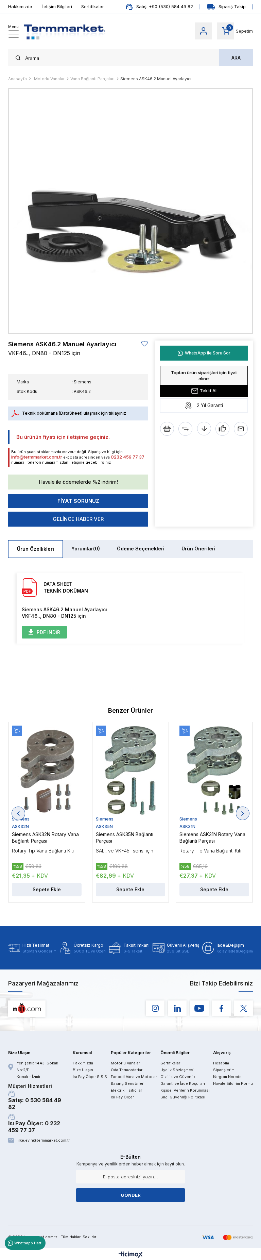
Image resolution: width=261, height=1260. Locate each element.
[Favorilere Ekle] (144, 344)
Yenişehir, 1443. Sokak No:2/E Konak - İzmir (37, 1070)
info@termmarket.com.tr (36, 457)
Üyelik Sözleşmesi (177, 1069)
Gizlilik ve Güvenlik (177, 1076)
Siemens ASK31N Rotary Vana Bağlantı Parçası (212, 837)
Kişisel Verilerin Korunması (185, 1090)
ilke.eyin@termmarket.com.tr (43, 1140)
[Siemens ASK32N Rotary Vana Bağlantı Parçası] (47, 771)
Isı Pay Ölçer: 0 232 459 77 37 (34, 1126)
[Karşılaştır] (185, 429)
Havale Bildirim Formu (233, 1083)
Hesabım (221, 1063)
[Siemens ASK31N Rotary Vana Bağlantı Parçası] (214, 771)
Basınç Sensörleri (127, 1083)
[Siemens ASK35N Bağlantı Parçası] (131, 771)
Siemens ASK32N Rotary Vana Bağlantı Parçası (45, 837)
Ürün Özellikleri (35, 549)
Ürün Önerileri (198, 548)
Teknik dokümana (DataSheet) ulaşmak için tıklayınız (74, 413)
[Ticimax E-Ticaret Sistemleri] (131, 1255)
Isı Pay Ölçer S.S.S (90, 1076)
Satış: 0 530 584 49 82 (34, 1096)
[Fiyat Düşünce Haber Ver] (204, 429)
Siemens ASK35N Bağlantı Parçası (124, 837)
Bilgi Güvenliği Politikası (182, 1097)
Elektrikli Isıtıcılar (126, 1090)
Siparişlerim (223, 1069)
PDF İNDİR (48, 632)
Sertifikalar (92, 6)
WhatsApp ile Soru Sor (207, 352)
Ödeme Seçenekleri (140, 548)
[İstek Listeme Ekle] (167, 429)
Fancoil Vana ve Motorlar (134, 1076)
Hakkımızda (20, 6)
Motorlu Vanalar (125, 1063)
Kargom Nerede (227, 1076)
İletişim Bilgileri (56, 6)
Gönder (131, 1195)
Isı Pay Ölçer (122, 1097)
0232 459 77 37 (127, 457)
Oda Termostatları (127, 1069)
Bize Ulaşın (83, 1069)
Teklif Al (208, 390)
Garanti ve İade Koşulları (182, 1083)
